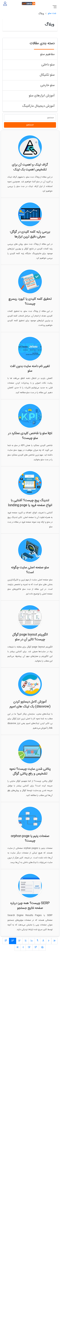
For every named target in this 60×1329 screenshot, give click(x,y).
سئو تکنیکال (47, 75)
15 (42, 947)
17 (29, 947)
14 (5, 941)
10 (31, 941)
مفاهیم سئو (47, 54)
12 (19, 941)
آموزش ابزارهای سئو (42, 95)
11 (25, 941)
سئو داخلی (48, 64)
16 (35, 947)
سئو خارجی (47, 85)
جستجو (30, 125)
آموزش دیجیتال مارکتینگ (38, 106)
